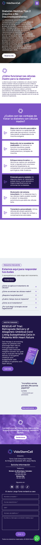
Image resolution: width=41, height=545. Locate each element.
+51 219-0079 (20, 478)
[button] (37, 3)
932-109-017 (22, 473)
